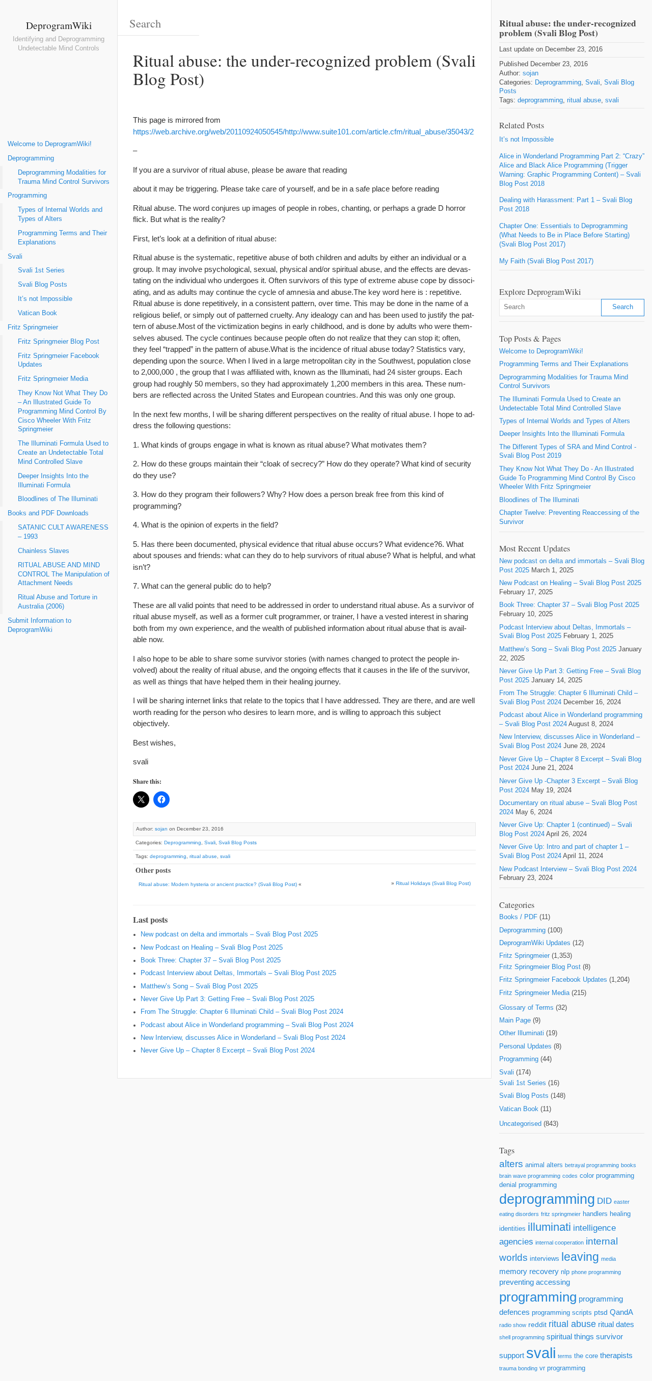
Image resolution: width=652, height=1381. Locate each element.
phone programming (596, 1272)
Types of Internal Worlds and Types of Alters (60, 214)
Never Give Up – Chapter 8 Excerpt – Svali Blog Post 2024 (228, 1050)
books (628, 1165)
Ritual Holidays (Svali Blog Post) (433, 883)
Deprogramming (31, 158)
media (608, 1259)
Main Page (515, 1020)
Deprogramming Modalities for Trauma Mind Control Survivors (64, 177)
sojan (161, 829)
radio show (512, 1325)
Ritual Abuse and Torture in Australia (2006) (57, 602)
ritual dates (616, 1324)
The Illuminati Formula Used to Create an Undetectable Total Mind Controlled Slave (63, 452)
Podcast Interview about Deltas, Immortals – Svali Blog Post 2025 (238, 973)
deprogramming (168, 856)
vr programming (562, 1368)
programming (538, 1297)
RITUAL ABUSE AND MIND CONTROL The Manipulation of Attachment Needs (64, 574)
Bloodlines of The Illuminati (58, 499)
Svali (15, 256)
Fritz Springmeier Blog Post (58, 341)
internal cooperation (559, 1242)
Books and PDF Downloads (48, 513)
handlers (595, 1214)
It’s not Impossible (45, 298)
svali (225, 856)
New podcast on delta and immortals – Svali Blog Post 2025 (229, 934)
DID (604, 1201)
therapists (616, 1355)
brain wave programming (529, 1176)
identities (512, 1228)
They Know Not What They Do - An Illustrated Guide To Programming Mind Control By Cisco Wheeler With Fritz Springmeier (567, 478)
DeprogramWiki (59, 25)
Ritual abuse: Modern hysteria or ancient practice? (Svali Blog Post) (218, 884)
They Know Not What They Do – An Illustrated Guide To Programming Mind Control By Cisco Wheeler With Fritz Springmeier (62, 411)
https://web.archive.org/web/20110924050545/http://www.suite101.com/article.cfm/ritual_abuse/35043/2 (303, 131)
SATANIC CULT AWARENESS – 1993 (63, 532)
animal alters (544, 1165)
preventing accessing (534, 1282)
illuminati (549, 1227)
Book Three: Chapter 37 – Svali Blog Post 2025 (211, 960)
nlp (565, 1272)
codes (570, 1176)
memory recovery (529, 1271)
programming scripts (562, 1312)
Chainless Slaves (43, 551)
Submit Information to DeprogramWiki (39, 625)
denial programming (528, 1185)
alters (511, 1163)
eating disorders (519, 1214)
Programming (27, 195)
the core (586, 1356)
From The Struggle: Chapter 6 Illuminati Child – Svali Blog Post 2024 (242, 1011)
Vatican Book (37, 313)
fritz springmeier (561, 1214)
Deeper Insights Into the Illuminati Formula (53, 481)
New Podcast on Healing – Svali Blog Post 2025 (212, 947)
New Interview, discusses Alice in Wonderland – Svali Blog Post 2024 (243, 1037)
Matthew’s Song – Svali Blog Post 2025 (199, 986)
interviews (544, 1258)
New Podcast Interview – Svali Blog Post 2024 (568, 869)
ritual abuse (203, 856)
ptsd (601, 1312)
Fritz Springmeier (33, 327)
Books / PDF (518, 917)
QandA (621, 1312)
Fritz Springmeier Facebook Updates (58, 360)
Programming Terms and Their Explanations (62, 238)
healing (620, 1214)
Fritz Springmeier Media (53, 378)
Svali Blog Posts (42, 284)
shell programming (522, 1337)
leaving (580, 1256)
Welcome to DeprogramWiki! (50, 144)
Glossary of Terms (526, 1007)
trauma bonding (518, 1368)
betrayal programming (592, 1165)
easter (622, 1202)
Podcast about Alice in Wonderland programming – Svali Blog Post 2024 (247, 1025)
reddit (537, 1324)
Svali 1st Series (41, 270)
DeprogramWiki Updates (534, 943)
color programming (607, 1175)
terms (565, 1356)
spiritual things (570, 1336)
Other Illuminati (521, 1033)
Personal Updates (525, 1046)
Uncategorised (520, 1123)
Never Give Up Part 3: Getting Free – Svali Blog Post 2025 (227, 999)
